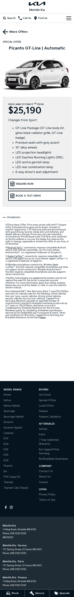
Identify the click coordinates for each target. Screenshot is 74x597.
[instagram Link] (11, 507)
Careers (43, 482)
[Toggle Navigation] (68, 18)
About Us (44, 476)
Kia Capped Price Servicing (49, 451)
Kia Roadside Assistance (53, 458)
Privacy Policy (47, 494)
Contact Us (46, 471)
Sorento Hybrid (13, 427)
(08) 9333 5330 (18, 533)
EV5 (6, 449)
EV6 (6, 454)
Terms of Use (47, 499)
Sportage (9, 411)
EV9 (6, 460)
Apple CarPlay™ (16, 256)
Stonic (7, 394)
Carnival (8, 433)
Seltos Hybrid (12, 405)
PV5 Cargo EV (12, 476)
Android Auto (15, 247)
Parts (42, 434)
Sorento (8, 422)
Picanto (8, 465)
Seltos (7, 400)
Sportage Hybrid (14, 416)
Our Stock (45, 394)
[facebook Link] (6, 507)
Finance (43, 411)
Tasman (8, 482)
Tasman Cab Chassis (16, 487)
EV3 (6, 438)
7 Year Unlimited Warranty (49, 441)
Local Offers (46, 405)
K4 (5, 471)
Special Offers (47, 400)
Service (43, 429)
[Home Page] (37, 3)
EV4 (6, 444)
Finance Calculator (50, 416)
